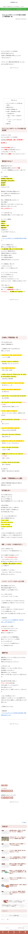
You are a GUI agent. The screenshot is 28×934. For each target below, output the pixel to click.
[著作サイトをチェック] (2, 798)
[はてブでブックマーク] (7, 791)
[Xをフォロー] (5, 798)
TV (2, 785)
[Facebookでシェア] (4, 791)
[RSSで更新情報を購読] (12, 798)
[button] (12, 791)
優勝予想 (8, 123)
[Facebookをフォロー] (7, 798)
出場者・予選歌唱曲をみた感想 (13, 111)
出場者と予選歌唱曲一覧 (12, 109)
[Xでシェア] (2, 791)
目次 (12, 100)
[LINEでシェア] (9, 791)
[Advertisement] (14, 35)
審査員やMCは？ (10, 107)
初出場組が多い (11, 113)
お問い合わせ (21, 927)
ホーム (7, 927)
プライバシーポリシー (14, 929)
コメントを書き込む (14, 915)
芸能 (6, 785)
